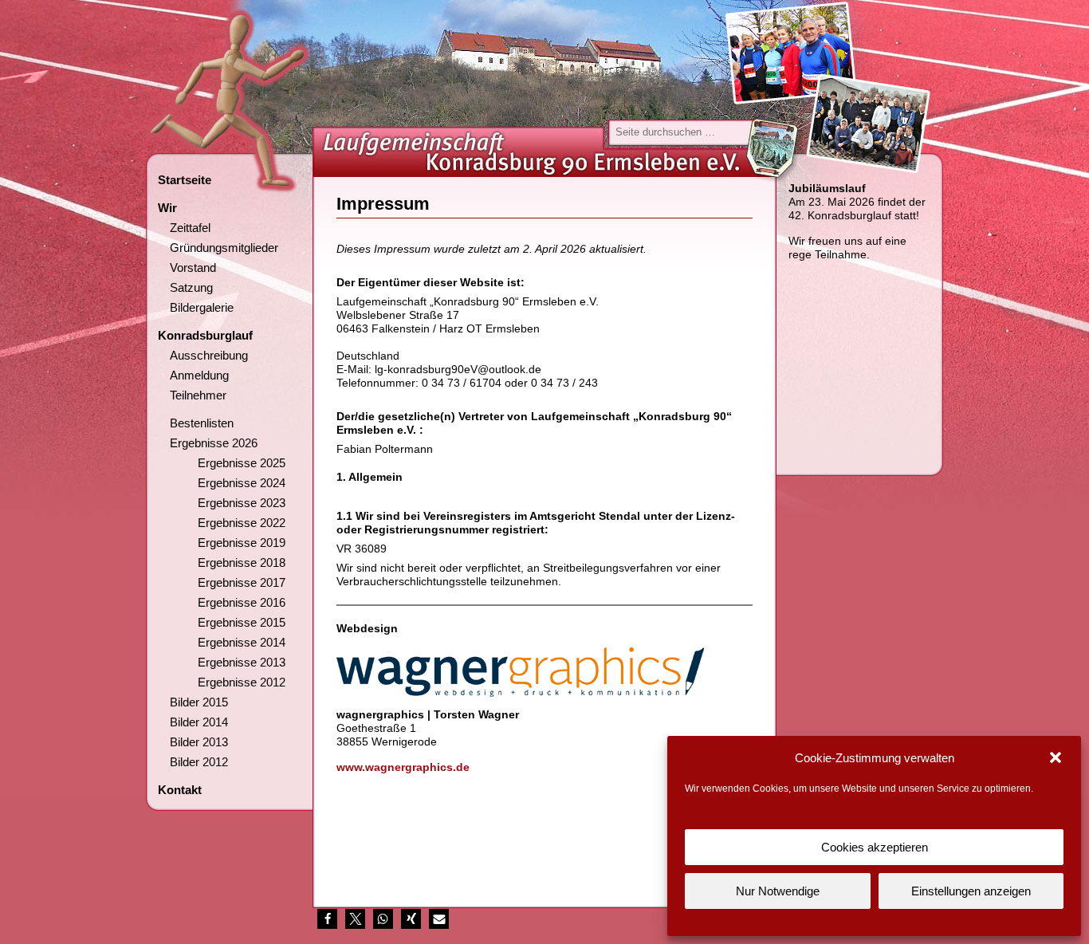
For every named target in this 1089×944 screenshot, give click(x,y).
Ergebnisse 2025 (241, 463)
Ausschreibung (209, 355)
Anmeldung (199, 375)
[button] (1055, 757)
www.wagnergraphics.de (403, 767)
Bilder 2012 (199, 762)
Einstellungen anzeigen (971, 891)
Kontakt (180, 789)
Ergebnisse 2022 (241, 522)
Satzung (191, 287)
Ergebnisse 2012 (241, 682)
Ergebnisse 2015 (241, 622)
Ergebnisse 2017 (241, 582)
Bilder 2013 (199, 742)
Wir (167, 207)
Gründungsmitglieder (224, 247)
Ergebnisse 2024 (241, 483)
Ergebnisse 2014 (241, 642)
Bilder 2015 (199, 702)
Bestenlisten (202, 423)
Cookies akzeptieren (874, 847)
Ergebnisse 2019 (241, 542)
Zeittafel (190, 227)
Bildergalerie (202, 307)
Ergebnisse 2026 (214, 443)
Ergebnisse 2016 (241, 602)
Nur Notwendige (778, 891)
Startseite (184, 180)
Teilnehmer (198, 395)
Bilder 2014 (199, 722)
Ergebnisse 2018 (241, 562)
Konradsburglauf (205, 335)
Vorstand (193, 267)
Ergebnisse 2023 (241, 502)
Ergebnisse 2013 (241, 662)
